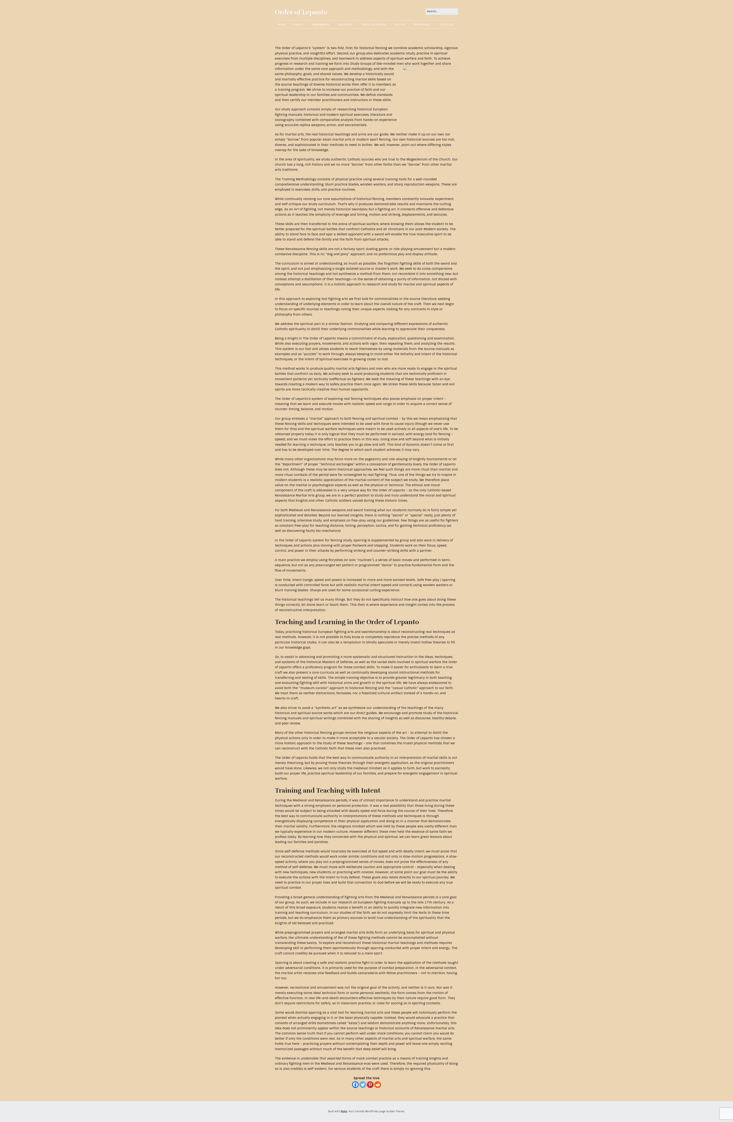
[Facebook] (355, 1084)
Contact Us (446, 24)
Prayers (298, 24)
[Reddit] (377, 1084)
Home (282, 24)
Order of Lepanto (301, 12)
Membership (422, 24)
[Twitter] (362, 1084)
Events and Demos (373, 24)
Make (344, 1111)
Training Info (320, 24)
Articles (399, 24)
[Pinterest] (370, 1084)
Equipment (345, 24)
